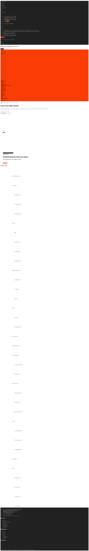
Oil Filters (16, 317)
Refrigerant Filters (17, 326)
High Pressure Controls (18, 411)
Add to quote (5, 163)
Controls (13, 223)
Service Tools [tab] (2, 66)
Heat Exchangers (15, 336)
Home (1, 102)
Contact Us (5, 526)
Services (4, 523)
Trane (4, 531)
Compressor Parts (17, 194)
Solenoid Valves (17, 506)
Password (2, 18)
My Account (2, 94)
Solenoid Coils (16, 496)
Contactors (16, 289)
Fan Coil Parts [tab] (2, 65)
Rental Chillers (3, 89)
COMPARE (2, 5)
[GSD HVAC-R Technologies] (9, 46)
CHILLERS (2, 86)
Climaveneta (5, 536)
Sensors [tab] (1, 58)
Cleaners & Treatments (18, 364)
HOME (1, 80)
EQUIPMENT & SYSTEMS (5, 85)
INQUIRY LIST (3, 7)
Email (1, 32)
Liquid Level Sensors (18, 430)
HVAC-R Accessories (15, 345)
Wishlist (1, 91)
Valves (13, 468)
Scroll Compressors (17, 213)
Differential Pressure (17, 392)
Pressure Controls (15, 383)
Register (4, 12)
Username (2, 16)
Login (12, 39)
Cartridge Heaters (17, 279)
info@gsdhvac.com (9, 514)
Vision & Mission (3, 84)
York (4, 534)
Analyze (1, 99)
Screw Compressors (17, 204)
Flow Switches (16, 402)
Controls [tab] (1, 57)
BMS (15, 232)
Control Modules (6, 154)
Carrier (4, 532)
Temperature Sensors (18, 449)
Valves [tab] (1, 61)
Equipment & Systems (7, 521)
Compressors (14, 185)
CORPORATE (2, 81)
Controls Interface (17, 260)
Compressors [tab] (2, 54)
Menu (2, 50)
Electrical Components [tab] (4, 56)
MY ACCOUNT (3, 1)
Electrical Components (16, 270)
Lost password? (3, 21)
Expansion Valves (17, 477)
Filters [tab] (1, 62)
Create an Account (9, 23)
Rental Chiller (5, 525)
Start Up (1, 96)
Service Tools (14, 458)
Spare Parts (5, 524)
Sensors (13, 421)
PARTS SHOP (2, 53)
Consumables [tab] (2, 63)
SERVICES (2, 95)
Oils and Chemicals (15, 355)
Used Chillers (2, 87)
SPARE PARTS (3, 90)
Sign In (1, 12)
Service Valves (16, 487)
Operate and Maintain (4, 98)
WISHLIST (2, 3)
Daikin (4, 535)
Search (2, 48)
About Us (2, 82)
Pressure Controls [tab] (3, 72)
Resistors (15, 298)
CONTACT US (3, 100)
